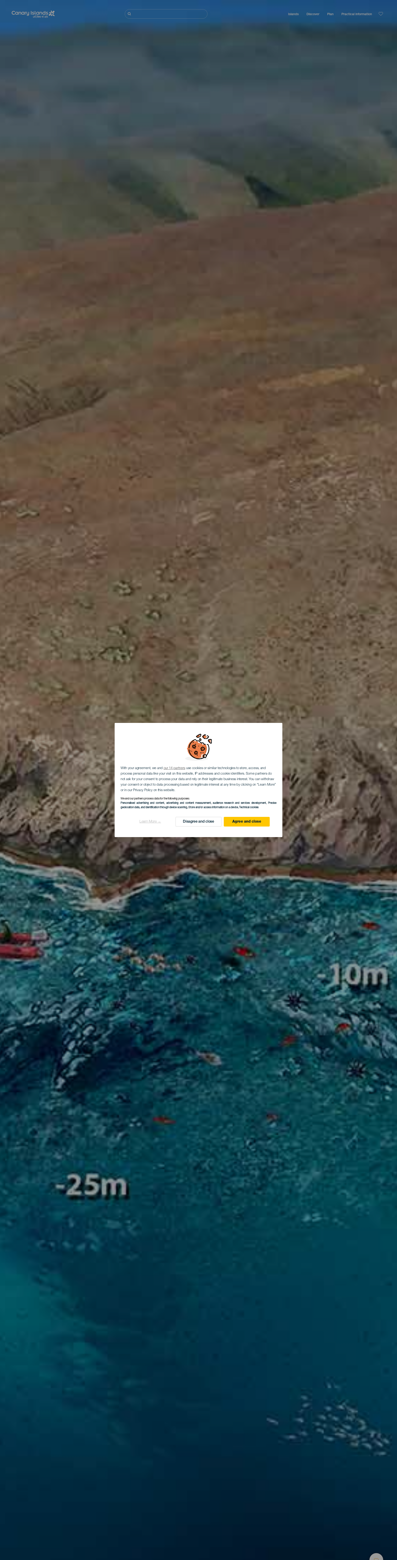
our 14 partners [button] (174, 768)
